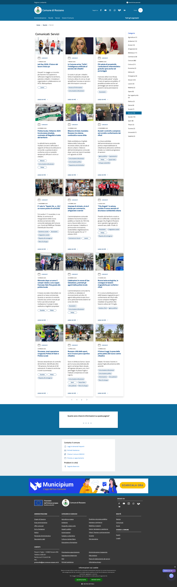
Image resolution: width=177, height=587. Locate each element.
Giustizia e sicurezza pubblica (98, 519)
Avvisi (118, 526)
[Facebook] (100, 10)
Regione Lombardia (40, 2)
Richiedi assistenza (67, 562)
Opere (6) (131, 91)
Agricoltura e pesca (68, 519)
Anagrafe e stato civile (69, 526)
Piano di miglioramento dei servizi (99, 559)
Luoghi (118, 538)
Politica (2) (131, 101)
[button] (88, 584)
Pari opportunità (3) (133, 96)
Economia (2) (132, 68)
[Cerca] (140, 10)
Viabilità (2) (131, 136)
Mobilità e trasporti (95, 526)
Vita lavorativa (93, 539)
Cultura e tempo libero (69, 539)
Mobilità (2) (131, 87)
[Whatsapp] (114, 10)
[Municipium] (119, 10)
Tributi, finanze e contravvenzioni (99, 532)
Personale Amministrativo (42, 536)
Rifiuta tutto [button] (96, 579)
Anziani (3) (131, 45)
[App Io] (124, 10)
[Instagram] (109, 10)
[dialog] (88, 576)
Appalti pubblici (66, 529)
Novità (45, 25)
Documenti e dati (39, 539)
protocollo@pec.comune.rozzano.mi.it (46, 562)
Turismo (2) (131, 128)
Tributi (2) (131, 124)
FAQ (63, 559)
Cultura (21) (132, 64)
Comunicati (44, 58)
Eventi (118, 535)
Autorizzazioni (66, 532)
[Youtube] (105, 10)
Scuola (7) (131, 109)
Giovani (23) (132, 80)
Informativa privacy (95, 562)
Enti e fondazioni (39, 529)
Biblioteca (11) (132, 53)
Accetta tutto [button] (81, 580)
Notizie (118, 519)
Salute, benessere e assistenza (98, 529)
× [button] (175, 567)
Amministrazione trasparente (98, 552)
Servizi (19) (131, 113)
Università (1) (132, 132)
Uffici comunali (39, 526)
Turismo (91, 536)
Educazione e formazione (69, 542)
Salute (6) (131, 105)
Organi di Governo (40, 519)
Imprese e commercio (95, 522)
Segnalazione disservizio (69, 555)
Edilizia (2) (131, 72)
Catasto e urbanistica (68, 536)
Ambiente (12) (132, 41)
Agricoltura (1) (132, 37)
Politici (36, 532)
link (106, 576)
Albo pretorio (93, 555)
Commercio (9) (132, 57)
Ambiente (65, 522)
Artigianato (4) (132, 49)
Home (38, 25)
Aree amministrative (40, 522)
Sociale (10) (131, 117)
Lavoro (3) (131, 84)
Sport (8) (130, 121)
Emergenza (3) (132, 76)
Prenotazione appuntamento (70, 552)
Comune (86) (132, 60)
